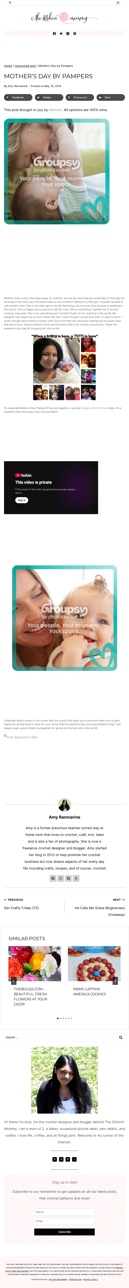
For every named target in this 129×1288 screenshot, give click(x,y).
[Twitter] (61, 33)
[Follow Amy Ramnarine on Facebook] (53, 878)
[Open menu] (118, 2)
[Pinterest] (75, 33)
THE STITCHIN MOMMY (58, 1279)
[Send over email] (5, 644)
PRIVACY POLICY (90, 1279)
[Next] (115, 981)
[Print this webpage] (5, 650)
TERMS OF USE (75, 1279)
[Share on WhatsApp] (5, 664)
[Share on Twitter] (5, 630)
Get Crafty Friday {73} (21, 904)
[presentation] (34, 963)
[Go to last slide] (13, 981)
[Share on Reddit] (5, 657)
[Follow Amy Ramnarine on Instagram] (60, 878)
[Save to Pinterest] (5, 637)
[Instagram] (68, 33)
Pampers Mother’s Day (94, 408)
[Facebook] (54, 33)
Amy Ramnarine (18, 86)
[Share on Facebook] (5, 623)
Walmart (55, 110)
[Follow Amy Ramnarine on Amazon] (76, 878)
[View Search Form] (10, 3)
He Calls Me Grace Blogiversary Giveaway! (100, 907)
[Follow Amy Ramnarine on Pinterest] (68, 878)
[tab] (58, 1018)
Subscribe (64, 1231)
